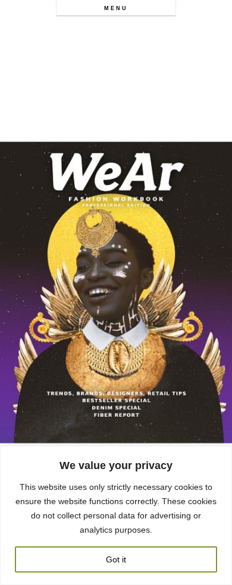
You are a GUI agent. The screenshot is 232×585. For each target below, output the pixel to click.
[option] (116, 292)
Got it (116, 559)
